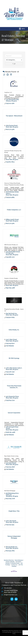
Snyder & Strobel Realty (11, 278)
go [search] (14, 63)
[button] (4, 71)
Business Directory (9, 560)
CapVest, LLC (8, 92)
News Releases (19, 560)
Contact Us (14, 564)
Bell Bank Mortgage (9, 490)
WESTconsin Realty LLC (11, 244)
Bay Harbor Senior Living (11, 456)
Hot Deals (18, 561)
